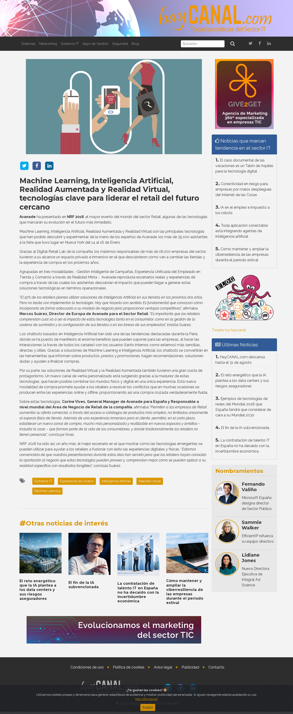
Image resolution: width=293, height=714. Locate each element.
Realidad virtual (149, 481)
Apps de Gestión (95, 44)
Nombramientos (239, 471)
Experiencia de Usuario (77, 481)
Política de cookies (128, 667)
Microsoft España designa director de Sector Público (257, 503)
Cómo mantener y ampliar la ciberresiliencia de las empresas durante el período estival (184, 592)
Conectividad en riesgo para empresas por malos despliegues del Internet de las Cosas (243, 189)
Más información (146, 699)
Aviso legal (163, 667)
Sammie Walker (252, 525)
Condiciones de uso (87, 667)
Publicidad (190, 667)
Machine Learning (47, 491)
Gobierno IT (70, 44)
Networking (48, 44)
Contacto (216, 667)
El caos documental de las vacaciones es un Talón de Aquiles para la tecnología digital (244, 165)
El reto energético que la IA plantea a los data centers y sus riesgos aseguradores (37, 590)
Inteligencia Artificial (116, 481)
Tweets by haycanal (229, 330)
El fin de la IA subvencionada (83, 584)
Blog (135, 44)
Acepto (147, 707)
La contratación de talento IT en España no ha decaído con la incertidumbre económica (138, 592)
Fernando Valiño (253, 486)
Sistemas (28, 44)
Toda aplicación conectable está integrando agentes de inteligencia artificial (241, 231)
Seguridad (120, 44)
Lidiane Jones (251, 557)
